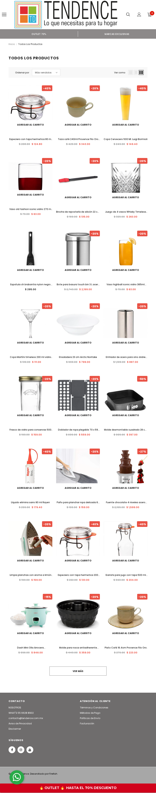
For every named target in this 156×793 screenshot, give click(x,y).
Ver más (78, 671)
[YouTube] (29, 749)
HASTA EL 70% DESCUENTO (91, 788)
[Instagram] (21, 749)
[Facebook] (12, 749)
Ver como (119, 72)
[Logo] (66, 14)
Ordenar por (22, 72)
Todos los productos (30, 44)
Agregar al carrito (30, 124)
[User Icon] (139, 15)
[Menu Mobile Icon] (4, 14)
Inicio (12, 44)
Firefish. (53, 773)
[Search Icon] (128, 15)
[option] (39, 34)
